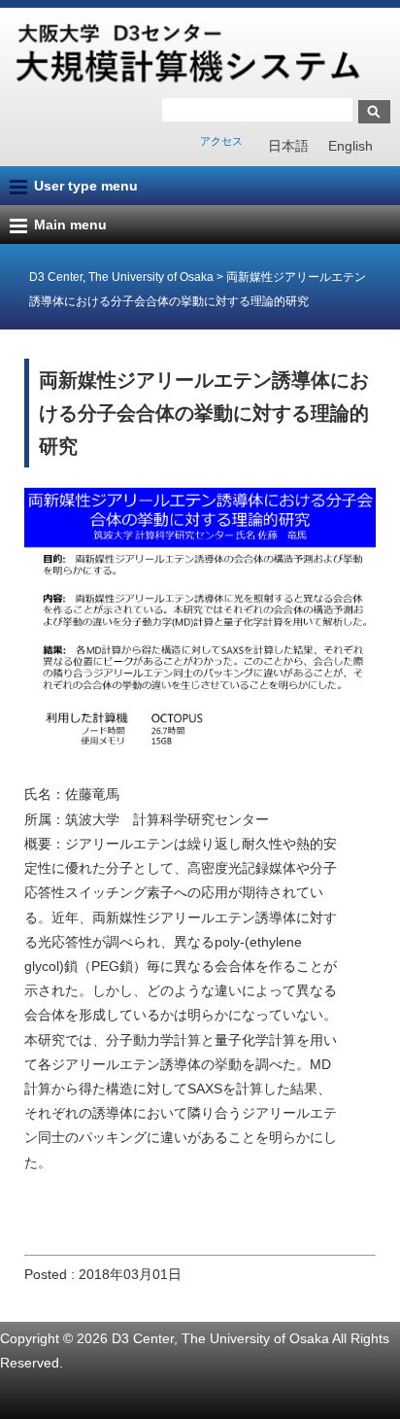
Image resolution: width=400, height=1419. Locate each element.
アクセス (221, 141)
